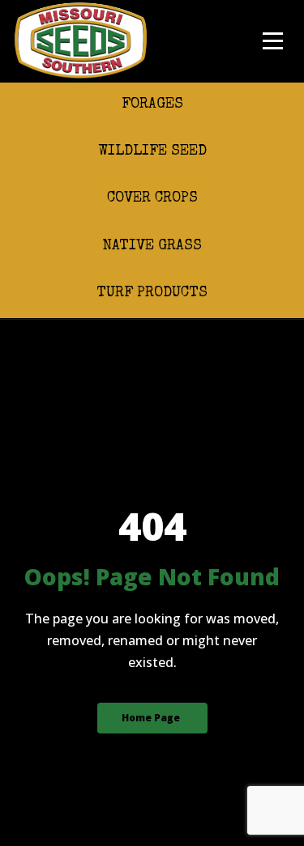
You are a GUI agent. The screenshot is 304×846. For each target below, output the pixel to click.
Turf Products (152, 293)
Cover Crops (152, 198)
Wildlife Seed (152, 151)
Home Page (151, 718)
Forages (152, 104)
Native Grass (152, 246)
